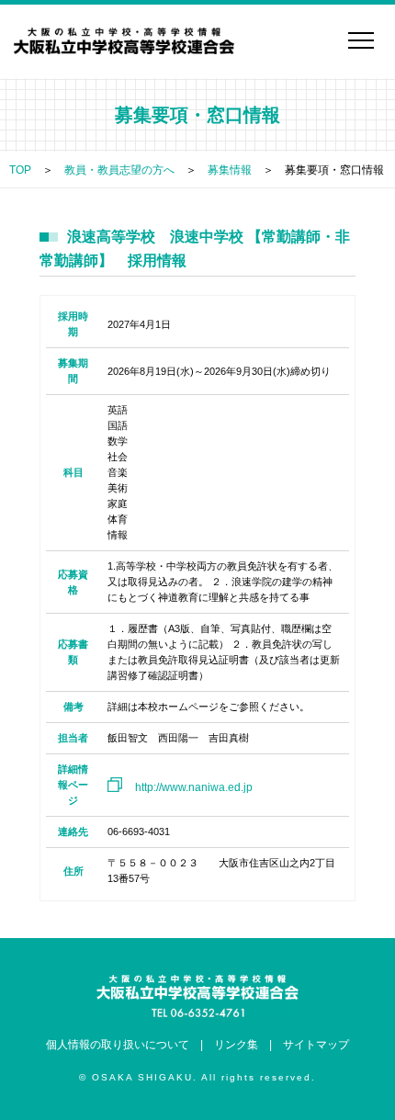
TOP (20, 170)
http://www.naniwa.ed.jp (194, 787)
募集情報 (230, 170)
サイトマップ (316, 1044)
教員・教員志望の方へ (119, 170)
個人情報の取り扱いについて (117, 1044)
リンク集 (236, 1044)
